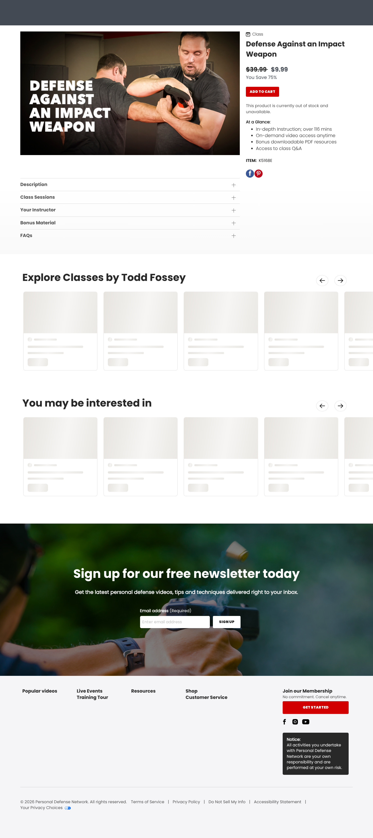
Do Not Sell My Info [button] (227, 802)
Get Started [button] (316, 707)
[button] (250, 174)
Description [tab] (33, 184)
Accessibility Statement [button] (277, 802)
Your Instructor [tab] (38, 210)
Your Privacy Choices (41, 808)
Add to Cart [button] (262, 91)
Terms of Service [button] (147, 802)
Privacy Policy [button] (186, 802)
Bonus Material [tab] (38, 223)
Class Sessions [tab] (37, 197)
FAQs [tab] (26, 235)
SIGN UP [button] (226, 621)
